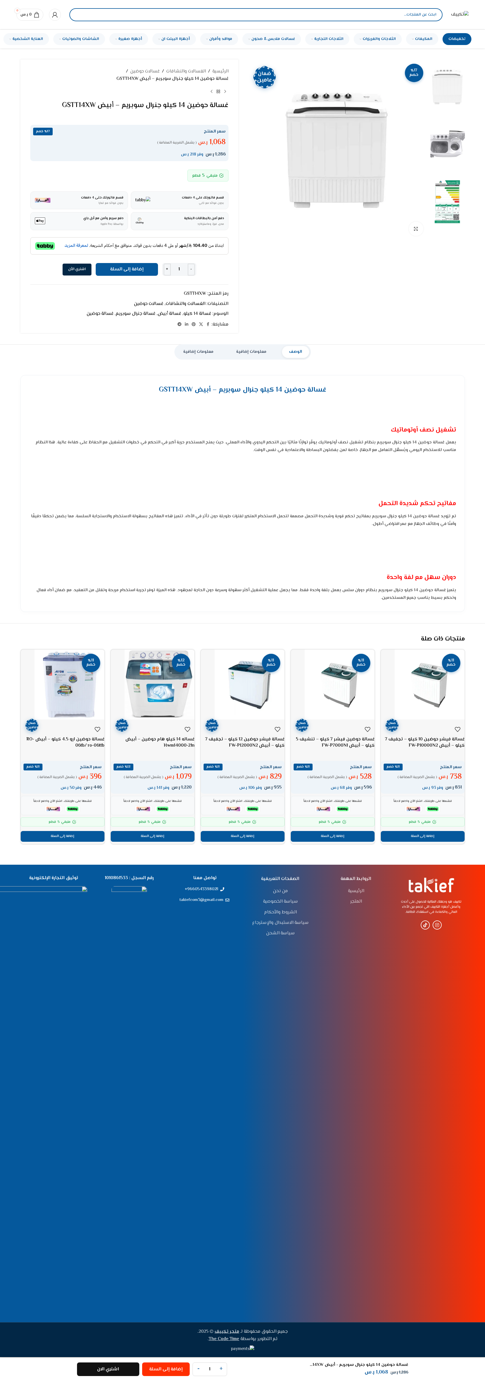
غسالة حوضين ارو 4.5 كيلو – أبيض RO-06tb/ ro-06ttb (65, 742)
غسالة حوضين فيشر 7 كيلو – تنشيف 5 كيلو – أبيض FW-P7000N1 (335, 742)
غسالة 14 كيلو (197, 313)
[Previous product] (225, 91)
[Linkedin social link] (186, 325)
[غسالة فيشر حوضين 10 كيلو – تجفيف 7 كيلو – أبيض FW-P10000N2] (423, 684)
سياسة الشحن (280, 933)
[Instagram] (437, 925)
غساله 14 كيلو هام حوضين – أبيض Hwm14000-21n (160, 742)
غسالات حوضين (145, 71)
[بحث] (78, 15)
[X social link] (201, 325)
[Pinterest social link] (193, 325)
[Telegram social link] (179, 325)
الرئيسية (220, 71)
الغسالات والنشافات (186, 71)
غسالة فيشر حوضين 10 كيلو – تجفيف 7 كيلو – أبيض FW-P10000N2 (425, 742)
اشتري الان (108, 1369)
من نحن (280, 891)
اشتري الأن (77, 269)
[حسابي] (55, 14)
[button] (423, 836)
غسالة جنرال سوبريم (135, 313)
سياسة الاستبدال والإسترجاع (280, 923)
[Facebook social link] (208, 325)
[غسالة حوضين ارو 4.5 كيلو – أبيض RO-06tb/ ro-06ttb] (62, 684)
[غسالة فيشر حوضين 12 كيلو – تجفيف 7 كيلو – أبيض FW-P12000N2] (243, 684)
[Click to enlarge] (416, 229)
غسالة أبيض (169, 313)
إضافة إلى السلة (127, 269)
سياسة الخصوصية (280, 902)
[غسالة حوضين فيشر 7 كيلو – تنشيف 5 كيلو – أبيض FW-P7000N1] (333, 684)
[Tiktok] (425, 925)
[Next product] (211, 91)
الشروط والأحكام (280, 912)
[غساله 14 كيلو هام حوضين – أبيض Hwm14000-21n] (153, 684)
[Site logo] (460, 14)
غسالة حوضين (100, 313)
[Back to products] (218, 91)
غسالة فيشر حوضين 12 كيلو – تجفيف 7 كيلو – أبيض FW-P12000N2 (245, 742)
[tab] (295, 352)
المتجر (356, 902)
